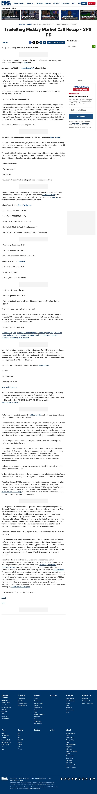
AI (2, 747)
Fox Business (6, 3)
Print (40, 42)
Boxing (20, 742)
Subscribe (81, 117)
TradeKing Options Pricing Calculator (28, 335)
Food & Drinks (70, 710)
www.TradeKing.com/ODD (11, 402)
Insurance (4, 711)
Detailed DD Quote (9, 333)
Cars (67, 705)
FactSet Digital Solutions (38, 784)
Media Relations (71, 744)
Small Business (22, 705)
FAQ (67, 742)
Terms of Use (85, 123)
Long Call (55, 197)
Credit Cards (5, 705)
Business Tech (6, 740)
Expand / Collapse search (79, 3)
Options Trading (25, 24)
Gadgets (4, 737)
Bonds (36, 710)
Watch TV (91, 3)
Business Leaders (39, 714)
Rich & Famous (70, 701)
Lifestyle (56, 3)
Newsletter (86, 778)
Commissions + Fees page (12, 492)
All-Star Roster (58, 570)
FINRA (4, 598)
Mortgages (5, 700)
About (68, 730)
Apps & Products (71, 767)
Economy (30, 3)
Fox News (69, 760)
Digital (3, 733)
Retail (35, 719)
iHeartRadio (93, 778)
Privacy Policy (75, 123)
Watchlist (48, 3)
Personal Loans (6, 707)
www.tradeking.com (9, 387)
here (26, 63)
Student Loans (6, 702)
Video (52, 730)
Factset (13, 784)
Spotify (90, 778)
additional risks (35, 415)
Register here (44, 365)
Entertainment (70, 698)
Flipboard (75, 778)
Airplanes (69, 707)
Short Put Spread (48, 195)
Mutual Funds (38, 723)
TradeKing (5, 42)
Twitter (33, 42)
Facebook (30, 42)
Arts (67, 712)
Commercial (86, 701)
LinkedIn (79, 778)
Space (3, 749)
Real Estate (65, 3)
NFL (19, 733)
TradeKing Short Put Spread (27, 333)
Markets (39, 3)
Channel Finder (70, 733)
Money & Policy (22, 703)
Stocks (36, 698)
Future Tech (5, 744)
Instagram (68, 778)
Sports (20, 730)
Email (44, 42)
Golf (19, 747)
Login (84, 3)
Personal (85, 698)
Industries (37, 716)
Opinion (37, 730)
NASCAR (20, 740)
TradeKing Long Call (45, 333)
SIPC (3, 603)
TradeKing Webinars (9, 567)
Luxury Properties (87, 703)
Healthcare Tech (6, 742)
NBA (19, 735)
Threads (37, 42)
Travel (68, 703)
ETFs (35, 712)
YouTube (72, 778)
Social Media (5, 735)
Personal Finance (18, 3)
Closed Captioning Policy (16, 780)
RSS (83, 778)
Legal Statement (49, 784)
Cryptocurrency (38, 703)
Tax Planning (5, 718)
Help (49, 778)
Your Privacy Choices (40, 778)
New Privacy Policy (24, 778)
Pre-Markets (37, 721)
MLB (19, 737)
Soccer (20, 744)
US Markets (37, 701)
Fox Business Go (71, 765)
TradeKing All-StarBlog (48, 565)
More (80, 3)
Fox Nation (69, 762)
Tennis (20, 749)
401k (3, 714)
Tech (73, 3)
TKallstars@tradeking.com (20, 587)
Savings (4, 709)
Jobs (67, 735)
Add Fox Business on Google (56, 42)
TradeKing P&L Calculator (19, 338)
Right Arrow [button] (93, 15)
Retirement (5, 716)
